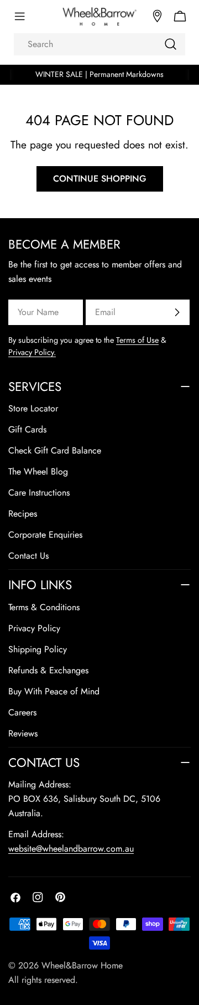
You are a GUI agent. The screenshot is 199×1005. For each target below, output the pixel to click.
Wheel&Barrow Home (82, 965)
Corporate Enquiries (45, 534)
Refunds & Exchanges (48, 670)
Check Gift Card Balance (54, 450)
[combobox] (99, 44)
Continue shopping (99, 178)
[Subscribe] (177, 312)
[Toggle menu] (19, 17)
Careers (22, 712)
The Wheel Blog (38, 471)
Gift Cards (27, 429)
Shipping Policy (37, 649)
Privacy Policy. (32, 352)
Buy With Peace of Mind (54, 691)
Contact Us (28, 555)
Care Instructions (39, 492)
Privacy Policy (34, 628)
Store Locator (33, 408)
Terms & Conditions (44, 607)
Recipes (22, 513)
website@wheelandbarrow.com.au (71, 848)
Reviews (23, 733)
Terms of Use (137, 340)
